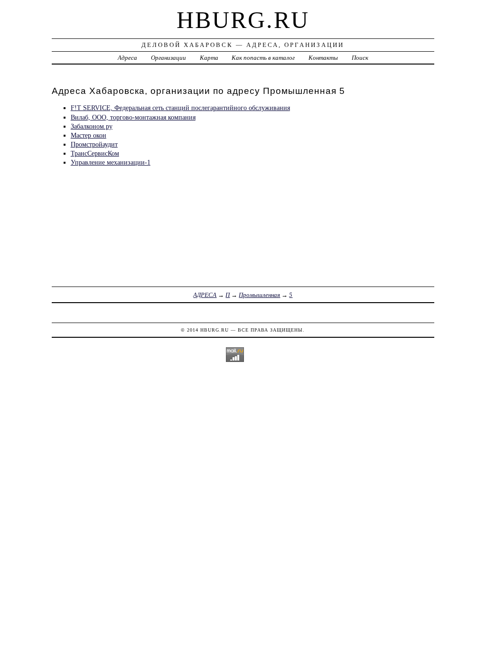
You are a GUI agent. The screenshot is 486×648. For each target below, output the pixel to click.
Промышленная (259, 294)
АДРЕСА (204, 294)
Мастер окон (88, 135)
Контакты (323, 57)
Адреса (127, 57)
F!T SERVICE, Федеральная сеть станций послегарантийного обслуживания (180, 107)
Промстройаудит (94, 144)
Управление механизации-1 (110, 162)
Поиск (360, 57)
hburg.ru (243, 20)
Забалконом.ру (91, 126)
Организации (168, 57)
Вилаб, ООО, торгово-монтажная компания (133, 117)
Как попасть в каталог (263, 57)
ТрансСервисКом (95, 153)
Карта (209, 57)
